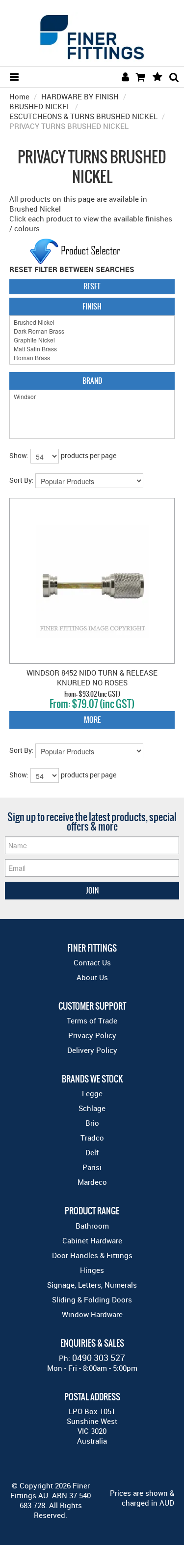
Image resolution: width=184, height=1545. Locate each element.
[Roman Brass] (92, 357)
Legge (92, 1093)
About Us (92, 977)
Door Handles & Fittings (92, 1255)
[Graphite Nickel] (92, 340)
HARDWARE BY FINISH (80, 96)
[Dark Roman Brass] (92, 331)
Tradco (92, 1138)
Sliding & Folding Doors (92, 1299)
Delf (92, 1152)
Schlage (92, 1108)
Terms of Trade (92, 1020)
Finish (92, 306)
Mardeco (92, 1182)
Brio (92, 1123)
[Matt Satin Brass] (92, 348)
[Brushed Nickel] (92, 322)
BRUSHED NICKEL (40, 106)
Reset (92, 286)
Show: (18, 455)
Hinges (92, 1270)
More (92, 719)
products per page (88, 455)
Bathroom (92, 1226)
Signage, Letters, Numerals (92, 1285)
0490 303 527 (98, 1357)
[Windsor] (92, 396)
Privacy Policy (92, 1035)
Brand (92, 380)
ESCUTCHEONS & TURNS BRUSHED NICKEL (83, 116)
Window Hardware (92, 1314)
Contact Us (92, 962)
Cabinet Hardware (92, 1240)
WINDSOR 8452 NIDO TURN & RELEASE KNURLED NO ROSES (92, 677)
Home (19, 96)
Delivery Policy (92, 1050)
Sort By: (21, 480)
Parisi (92, 1167)
